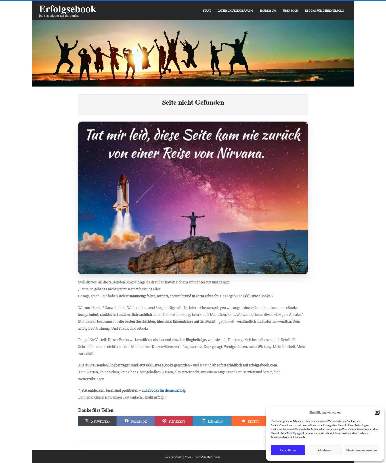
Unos (188, 457)
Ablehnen (324, 450)
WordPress (213, 457)
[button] (377, 412)
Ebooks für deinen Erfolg (166, 390)
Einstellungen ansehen (361, 450)
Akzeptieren (288, 450)
